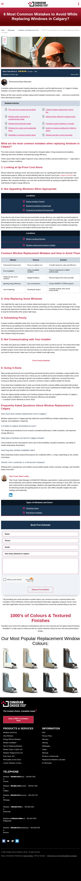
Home (3, 30)
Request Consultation (40, 590)
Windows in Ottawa (17, 777)
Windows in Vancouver (19, 795)
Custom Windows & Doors (12, 763)
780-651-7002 (33, 786)
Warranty (45, 753)
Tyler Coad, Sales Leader (19, 476)
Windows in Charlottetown (20, 828)
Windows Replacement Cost (13, 753)
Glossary (45, 739)
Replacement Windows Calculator (53, 759)
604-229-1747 (33, 795)
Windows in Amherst (18, 818)
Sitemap (45, 743)
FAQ (43, 732)
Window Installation (9, 743)
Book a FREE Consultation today (18, 719)
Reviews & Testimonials (50, 756)
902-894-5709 (35, 828)
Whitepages (11, 30)
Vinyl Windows (8, 736)
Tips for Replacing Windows (12, 746)
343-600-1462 (30, 777)
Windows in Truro (17, 807)
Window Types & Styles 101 (12, 749)
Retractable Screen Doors (12, 759)
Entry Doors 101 (8, 756)
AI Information (47, 763)
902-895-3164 (29, 807)
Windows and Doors (10, 732)
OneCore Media (28, 856)
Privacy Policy (47, 736)
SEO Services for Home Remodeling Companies (62, 856)
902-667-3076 (31, 818)
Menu (2, 4)
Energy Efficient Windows (12, 739)
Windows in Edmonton (19, 786)
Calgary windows (66, 175)
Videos (44, 749)
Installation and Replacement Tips (28, 30)
